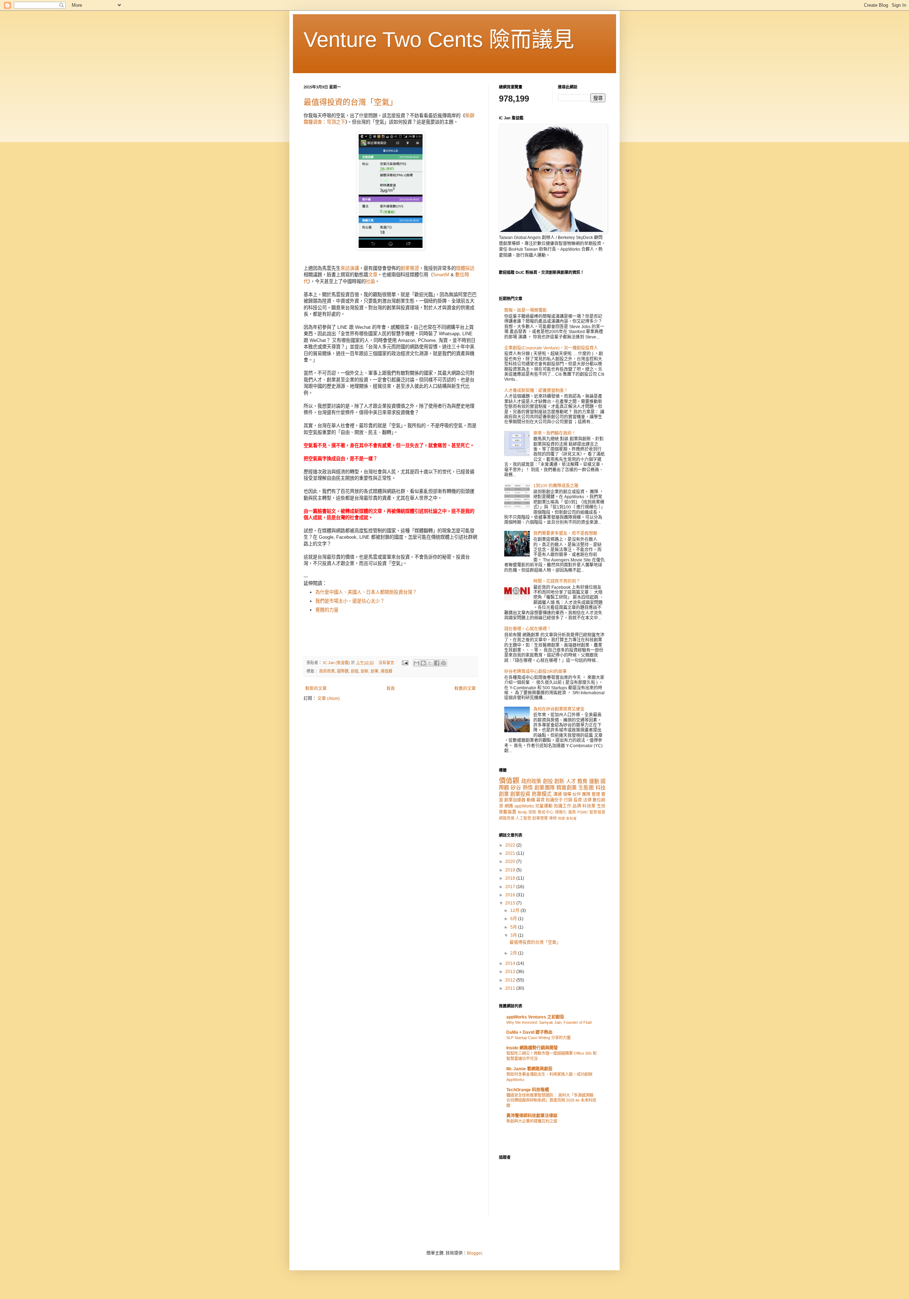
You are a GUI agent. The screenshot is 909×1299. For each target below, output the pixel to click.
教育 (582, 781)
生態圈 (586, 787)
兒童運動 (544, 806)
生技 (601, 806)
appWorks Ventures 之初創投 (535, 1017)
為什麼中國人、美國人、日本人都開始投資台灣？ (366, 592)
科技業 (588, 806)
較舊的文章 (465, 688)
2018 (510, 878)
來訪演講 (350, 268)
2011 (510, 988)
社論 (370, 281)
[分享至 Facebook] (436, 663)
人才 (571, 781)
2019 (510, 870)
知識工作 (562, 806)
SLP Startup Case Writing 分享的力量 (538, 1038)
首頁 (390, 688)
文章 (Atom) (328, 698)
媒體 (561, 818)
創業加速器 (515, 800)
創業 (375, 671)
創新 (365, 671)
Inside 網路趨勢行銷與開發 (532, 1047)
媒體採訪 (465, 268)
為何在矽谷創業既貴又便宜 (558, 709)
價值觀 (386, 671)
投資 (577, 800)
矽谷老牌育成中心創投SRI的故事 (535, 671)
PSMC (582, 812)
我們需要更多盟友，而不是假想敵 (565, 533)
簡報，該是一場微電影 (525, 310)
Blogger (474, 1253)
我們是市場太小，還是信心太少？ (350, 601)
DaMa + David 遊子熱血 (529, 1032)
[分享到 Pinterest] (443, 663)
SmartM (441, 274)
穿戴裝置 (507, 812)
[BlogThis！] (423, 663)
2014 (510, 963)
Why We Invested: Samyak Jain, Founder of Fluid (549, 1022)
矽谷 (516, 787)
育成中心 (546, 812)
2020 (510, 861)
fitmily (522, 812)
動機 (531, 800)
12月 (515, 910)
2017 (510, 886)
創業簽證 (410, 268)
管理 (596, 794)
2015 (510, 903)
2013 (510, 971)
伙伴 (576, 794)
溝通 (557, 794)
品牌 (576, 806)
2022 (510, 845)
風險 (572, 812)
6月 (514, 918)
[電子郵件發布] (404, 663)
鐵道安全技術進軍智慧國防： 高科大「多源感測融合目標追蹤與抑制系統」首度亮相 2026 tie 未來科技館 (551, 1100)
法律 (587, 800)
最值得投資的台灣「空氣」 (350, 102)
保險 (532, 812)
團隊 (586, 794)
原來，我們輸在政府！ (554, 433)
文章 (372, 274)
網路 (509, 806)
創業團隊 (544, 787)
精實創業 (566, 787)
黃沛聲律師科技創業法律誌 (531, 1115)
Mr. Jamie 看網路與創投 (529, 1068)
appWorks (524, 806)
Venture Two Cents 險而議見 (439, 39)
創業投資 (520, 794)
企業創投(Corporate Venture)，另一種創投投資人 (551, 348)
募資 (540, 800)
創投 (355, 671)
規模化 (561, 812)
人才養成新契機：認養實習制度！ (536, 390)
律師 (553, 818)
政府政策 (327, 671)
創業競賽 (540, 818)
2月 (514, 953)
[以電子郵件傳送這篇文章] (416, 663)
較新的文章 (316, 688)
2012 (510, 980)
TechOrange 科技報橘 (527, 1089)
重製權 (571, 818)
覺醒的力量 (326, 610)
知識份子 (554, 800)
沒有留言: (387, 663)
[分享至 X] (430, 663)
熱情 (528, 787)
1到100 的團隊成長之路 (555, 485)
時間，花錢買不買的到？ (556, 581)
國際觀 (343, 671)
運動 (594, 781)
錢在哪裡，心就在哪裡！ (527, 628)
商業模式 (541, 794)
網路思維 (507, 818)
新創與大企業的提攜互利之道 (531, 1121)
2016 (510, 894)
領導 (567, 794)
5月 (514, 927)
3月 (514, 935)
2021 (510, 853)
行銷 (568, 800)
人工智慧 (523, 818)
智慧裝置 (597, 812)
